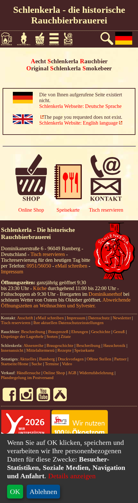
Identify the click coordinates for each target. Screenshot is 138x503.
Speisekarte (68, 210)
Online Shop (31, 210)
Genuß (119, 332)
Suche (36, 364)
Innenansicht (12, 350)
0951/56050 (39, 266)
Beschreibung (33, 332)
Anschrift (25, 318)
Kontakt (71, 38)
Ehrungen (79, 332)
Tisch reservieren (106, 210)
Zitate (66, 336)
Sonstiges (56, 38)
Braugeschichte (60, 345)
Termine (52, 364)
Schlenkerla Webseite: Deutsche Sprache (80, 106)
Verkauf (42, 38)
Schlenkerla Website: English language (78, 123)
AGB (72, 373)
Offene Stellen (99, 359)
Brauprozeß (58, 332)
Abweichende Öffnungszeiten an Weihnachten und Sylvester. (66, 302)
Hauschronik (114, 345)
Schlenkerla (26, 38)
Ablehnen (43, 492)
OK (15, 492)
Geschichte (100, 332)
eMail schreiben (71, 266)
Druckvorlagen (71, 359)
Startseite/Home (15, 364)
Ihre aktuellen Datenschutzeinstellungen (68, 323)
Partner (120, 359)
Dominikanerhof (105, 294)
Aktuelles (28, 359)
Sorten (52, 336)
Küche (40, 288)
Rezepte (64, 350)
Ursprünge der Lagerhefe (22, 336)
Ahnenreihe (33, 345)
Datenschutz (99, 318)
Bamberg (47, 359)
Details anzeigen (71, 476)
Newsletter (122, 318)
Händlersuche (28, 373)
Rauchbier (9, 38)
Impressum (12, 271)
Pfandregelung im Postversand (27, 377)
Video (67, 364)
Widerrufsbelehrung (96, 373)
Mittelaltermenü (40, 350)
